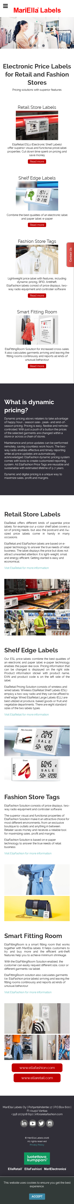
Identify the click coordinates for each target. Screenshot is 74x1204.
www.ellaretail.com (37, 1078)
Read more (37, 161)
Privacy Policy (37, 1144)
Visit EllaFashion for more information (27, 853)
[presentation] (9, 33)
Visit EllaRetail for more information (26, 568)
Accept (37, 1196)
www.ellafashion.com (37, 1068)
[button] (30, 45)
